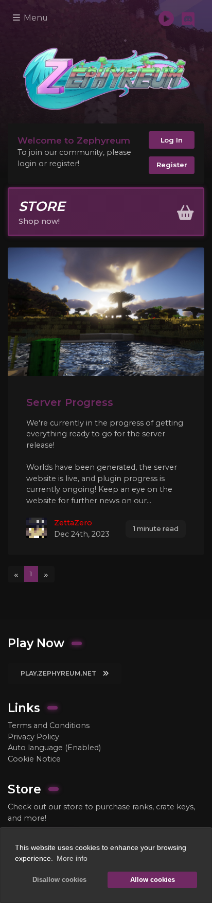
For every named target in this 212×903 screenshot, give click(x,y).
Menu (35, 18)
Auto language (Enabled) (54, 747)
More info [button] (72, 858)
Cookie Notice (34, 759)
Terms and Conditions (49, 725)
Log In (172, 140)
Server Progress (69, 402)
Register (171, 165)
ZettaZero (73, 522)
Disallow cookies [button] (59, 879)
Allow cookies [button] (152, 879)
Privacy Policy (33, 736)
